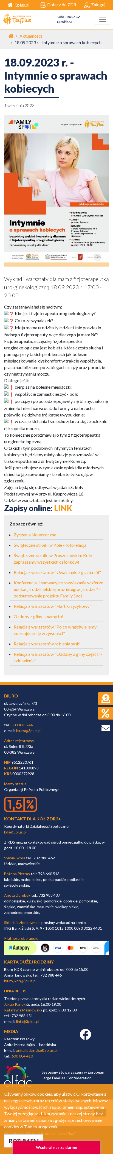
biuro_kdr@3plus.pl (20, 980)
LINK (63, 508)
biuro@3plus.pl (28, 730)
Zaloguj (98, 4)
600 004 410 (22, 1056)
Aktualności (30, 35)
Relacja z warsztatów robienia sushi (47, 643)
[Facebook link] (85, 1037)
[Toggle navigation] (102, 19)
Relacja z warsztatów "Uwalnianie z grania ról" (57, 572)
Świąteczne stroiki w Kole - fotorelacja (50, 545)
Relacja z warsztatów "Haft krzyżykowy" (52, 606)
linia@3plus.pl (27, 1021)
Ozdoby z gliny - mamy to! (38, 616)
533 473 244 (22, 725)
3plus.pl (22, 4)
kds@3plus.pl (15, 832)
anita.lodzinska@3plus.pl (37, 1050)
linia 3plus (15, 991)
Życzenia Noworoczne (35, 534)
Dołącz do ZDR (61, 4)
